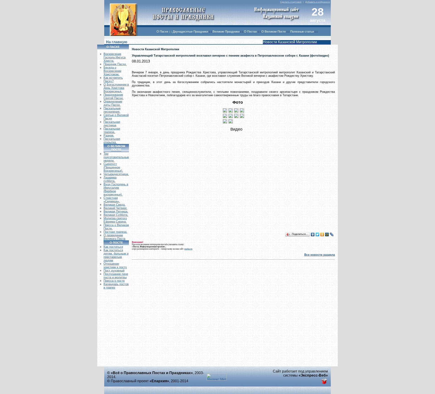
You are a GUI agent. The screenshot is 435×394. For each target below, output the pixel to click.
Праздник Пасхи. (115, 64)
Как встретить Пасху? (113, 79)
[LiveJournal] (331, 234)
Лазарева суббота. (110, 179)
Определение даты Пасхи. (113, 103)
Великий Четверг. (115, 208)
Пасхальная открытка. (112, 140)
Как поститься (113, 246)
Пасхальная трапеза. (112, 130)
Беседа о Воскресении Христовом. (112, 71)
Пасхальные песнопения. (112, 110)
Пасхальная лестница (112, 123)
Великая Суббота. (116, 215)
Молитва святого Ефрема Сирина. (115, 220)
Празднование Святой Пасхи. (113, 96)
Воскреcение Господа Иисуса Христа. (115, 57)
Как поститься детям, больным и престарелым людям (116, 255)
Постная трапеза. (115, 232)
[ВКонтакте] (312, 234)
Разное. (109, 135)
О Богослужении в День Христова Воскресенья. (116, 88)
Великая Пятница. (116, 211)
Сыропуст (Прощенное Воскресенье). (113, 167)
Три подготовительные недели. (116, 157)
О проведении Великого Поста (114, 237)
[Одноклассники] (322, 234)
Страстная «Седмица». (112, 199)
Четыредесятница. (116, 174)
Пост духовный (114, 270)
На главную (116, 42)
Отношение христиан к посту (115, 265)
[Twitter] (317, 234)
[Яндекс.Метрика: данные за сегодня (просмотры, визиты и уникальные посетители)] (217, 376)
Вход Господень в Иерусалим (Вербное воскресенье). (116, 189)
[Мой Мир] (327, 234)
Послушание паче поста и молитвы (116, 275)
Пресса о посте (114, 280)
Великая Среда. (115, 204)
